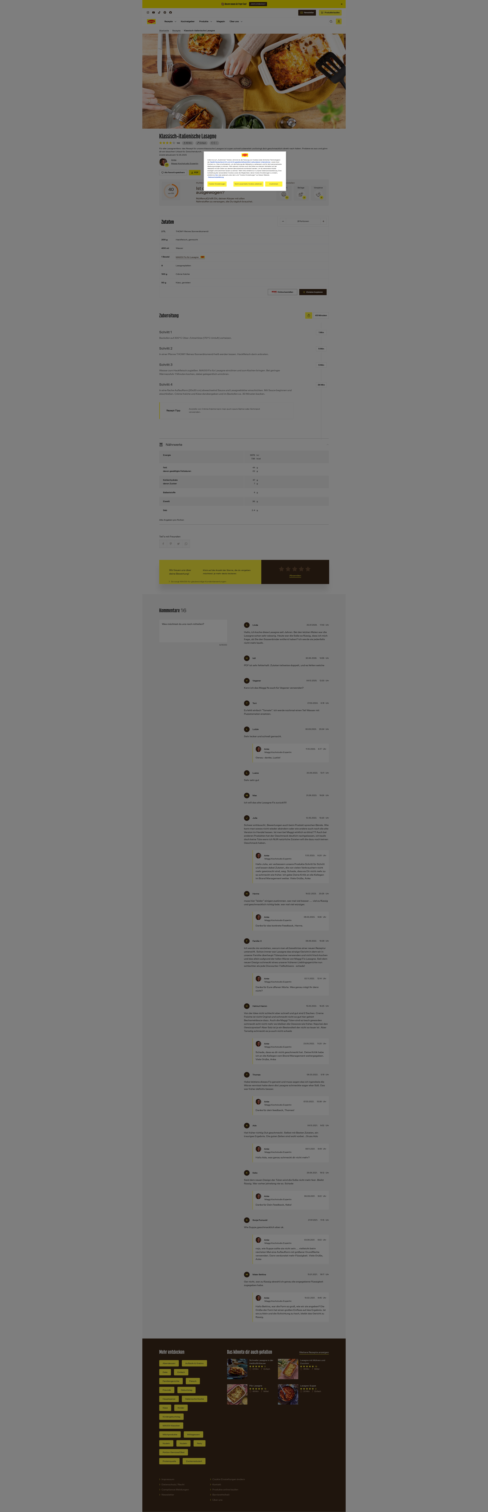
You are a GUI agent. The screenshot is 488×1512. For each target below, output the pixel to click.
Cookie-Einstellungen (217, 184)
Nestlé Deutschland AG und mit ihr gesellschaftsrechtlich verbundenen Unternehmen (240, 162)
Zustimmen (273, 184)
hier (216, 175)
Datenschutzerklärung (216, 177)
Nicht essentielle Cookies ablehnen (248, 184)
